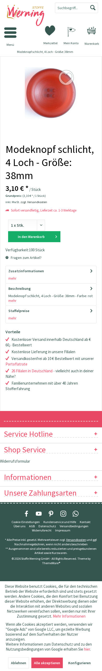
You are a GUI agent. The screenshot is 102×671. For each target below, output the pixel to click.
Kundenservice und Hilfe (59, 522)
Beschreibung (19, 288)
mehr (12, 278)
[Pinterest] (51, 513)
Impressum (62, 530)
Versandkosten (76, 540)
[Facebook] (26, 513)
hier (87, 649)
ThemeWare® (51, 563)
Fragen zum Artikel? (26, 257)
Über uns (19, 526)
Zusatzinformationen (26, 271)
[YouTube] (38, 513)
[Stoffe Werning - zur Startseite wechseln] (25, 16)
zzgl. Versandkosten (33, 202)
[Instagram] (63, 513)
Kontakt (85, 522)
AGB (32, 526)
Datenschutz (47, 526)
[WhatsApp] (75, 513)
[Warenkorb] (91, 30)
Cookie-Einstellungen (26, 522)
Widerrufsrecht (42, 530)
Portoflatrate (16, 364)
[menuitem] (91, 30)
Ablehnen (18, 663)
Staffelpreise (18, 310)
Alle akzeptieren (47, 663)
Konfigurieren (79, 663)
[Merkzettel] (50, 30)
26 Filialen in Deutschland (32, 370)
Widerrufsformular (15, 461)
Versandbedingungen (74, 526)
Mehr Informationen (69, 616)
